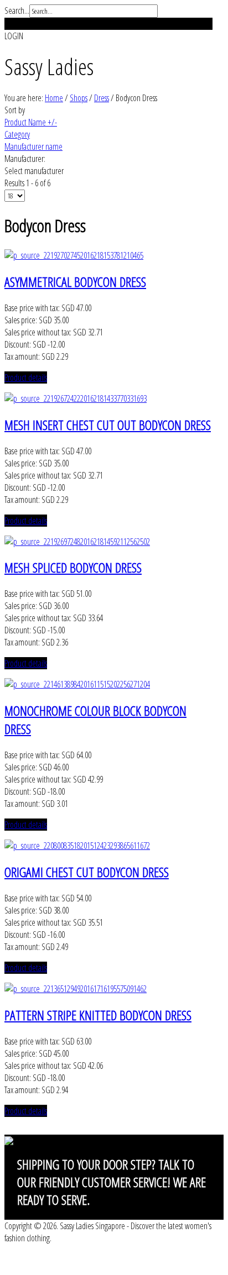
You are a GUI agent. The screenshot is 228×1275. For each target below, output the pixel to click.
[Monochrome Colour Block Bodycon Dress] (77, 684)
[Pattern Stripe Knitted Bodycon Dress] (75, 989)
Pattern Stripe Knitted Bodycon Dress (97, 1015)
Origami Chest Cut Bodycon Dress (86, 872)
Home (54, 98)
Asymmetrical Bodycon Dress (75, 281)
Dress (101, 98)
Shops (78, 98)
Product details (25, 377)
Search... (16, 10)
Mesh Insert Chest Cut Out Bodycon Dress (107, 425)
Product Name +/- (30, 122)
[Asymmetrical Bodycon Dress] (73, 255)
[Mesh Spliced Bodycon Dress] (77, 542)
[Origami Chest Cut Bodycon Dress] (77, 845)
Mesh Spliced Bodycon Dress (73, 567)
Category (17, 134)
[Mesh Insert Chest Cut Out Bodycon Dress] (75, 398)
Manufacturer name (33, 146)
